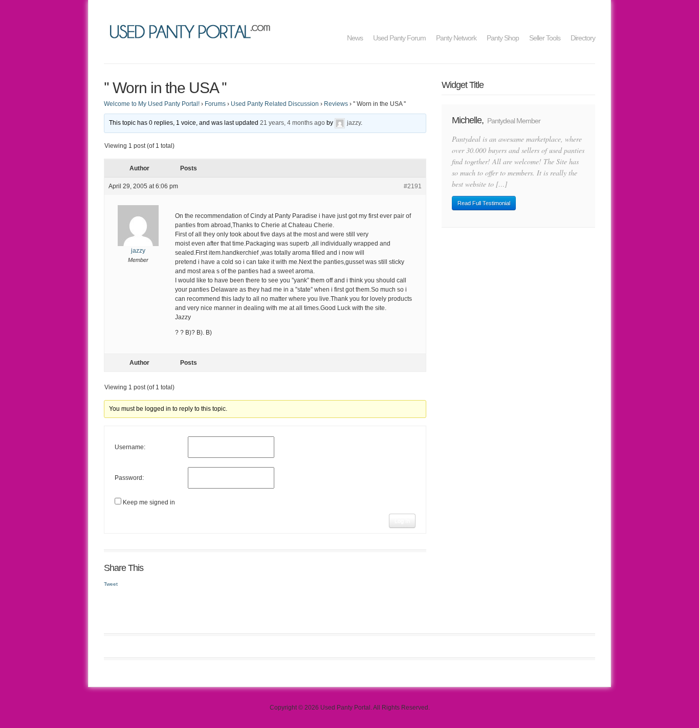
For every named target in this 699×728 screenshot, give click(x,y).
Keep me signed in (149, 502)
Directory (583, 38)
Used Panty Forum (399, 38)
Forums (215, 103)
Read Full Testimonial (483, 203)
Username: (130, 447)
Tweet (111, 584)
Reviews (336, 103)
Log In (402, 521)
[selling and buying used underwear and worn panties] (192, 30)
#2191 (413, 186)
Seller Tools (544, 38)
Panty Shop (503, 38)
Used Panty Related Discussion (275, 103)
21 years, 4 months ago (292, 122)
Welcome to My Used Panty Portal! (152, 103)
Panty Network (456, 38)
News (355, 38)
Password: (129, 477)
